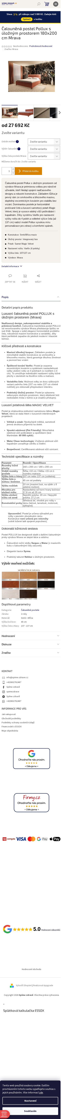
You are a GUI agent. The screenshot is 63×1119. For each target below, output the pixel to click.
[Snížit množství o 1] (13, 173)
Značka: (11, 49)
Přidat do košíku (30, 171)
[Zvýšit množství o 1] (13, 169)
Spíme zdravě (13, 687)
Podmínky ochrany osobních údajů (18, 722)
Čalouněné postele (30, 610)
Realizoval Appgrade (43, 985)
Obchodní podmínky (11, 718)
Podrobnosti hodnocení (40, 46)
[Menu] (55, 4)
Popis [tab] (5, 296)
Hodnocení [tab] (8, 635)
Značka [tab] (6, 652)
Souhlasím (30, 1111)
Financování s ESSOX (11, 726)
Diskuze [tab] (6, 644)
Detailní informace (10, 266)
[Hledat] (39, 4)
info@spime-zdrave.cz (17, 677)
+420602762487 (13, 682)
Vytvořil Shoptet (24, 985)
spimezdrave (12, 691)
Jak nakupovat (9, 714)
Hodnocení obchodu (31, 969)
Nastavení (30, 1101)
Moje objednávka (10, 730)
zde (41, 1092)
